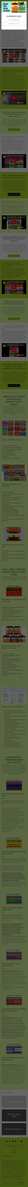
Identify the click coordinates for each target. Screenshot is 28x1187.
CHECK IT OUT (14, 24)
